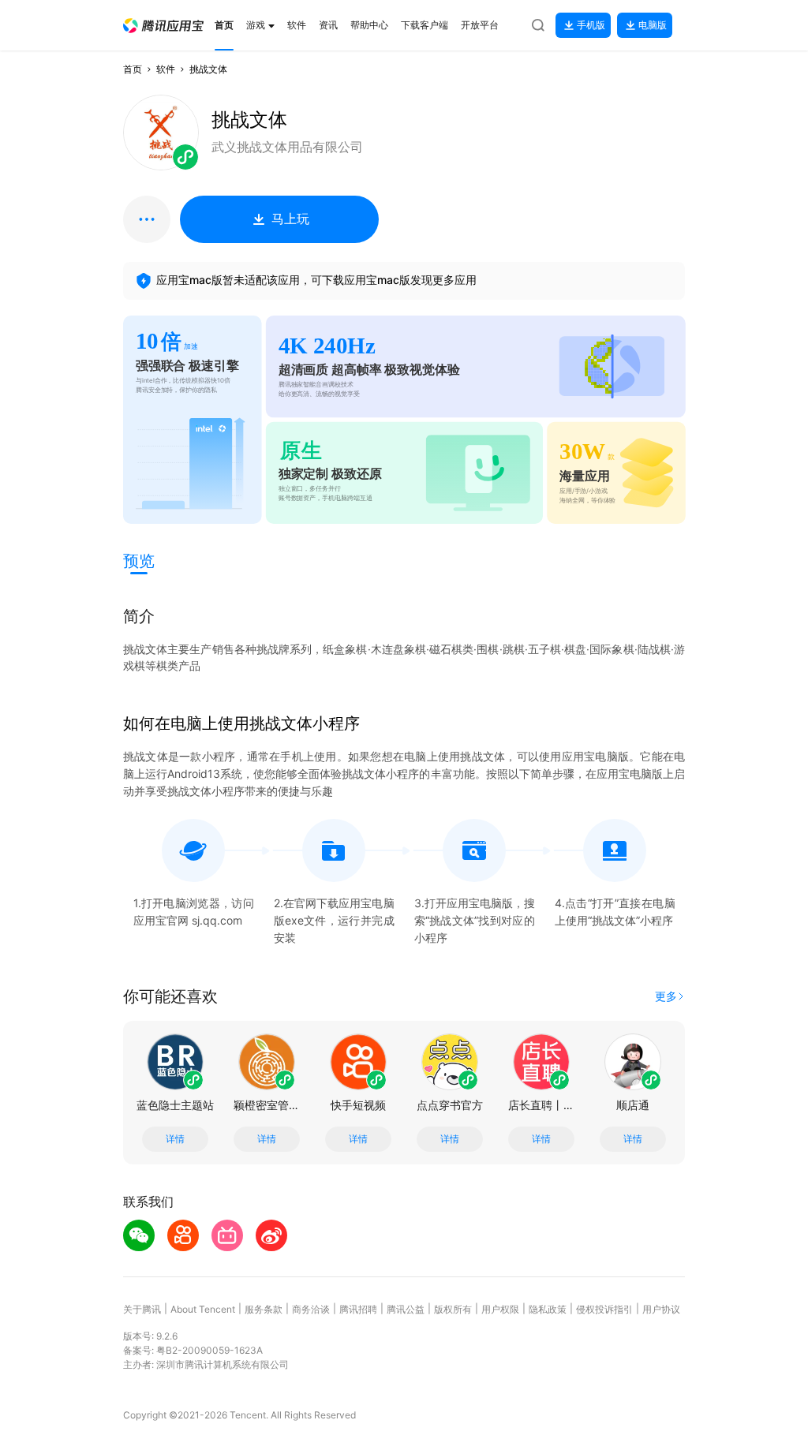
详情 (175, 1139)
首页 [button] (132, 69)
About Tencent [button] (202, 1309)
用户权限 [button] (500, 1309)
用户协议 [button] (661, 1309)
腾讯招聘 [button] (358, 1309)
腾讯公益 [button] (406, 1309)
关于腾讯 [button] (142, 1309)
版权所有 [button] (453, 1309)
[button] (163, 25)
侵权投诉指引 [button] (604, 1309)
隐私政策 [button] (548, 1309)
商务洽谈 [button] (311, 1309)
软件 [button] (165, 69)
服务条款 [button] (263, 1309)
